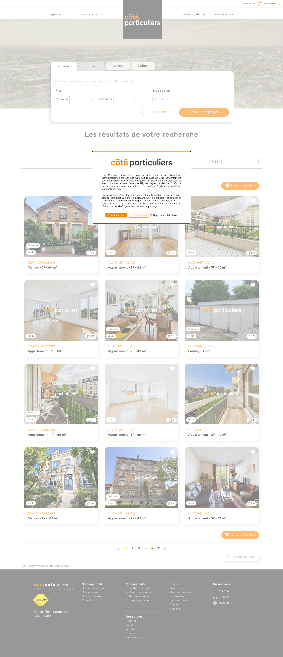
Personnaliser (139, 215)
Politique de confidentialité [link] (164, 215)
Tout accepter (117, 215)
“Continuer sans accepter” (129, 200)
